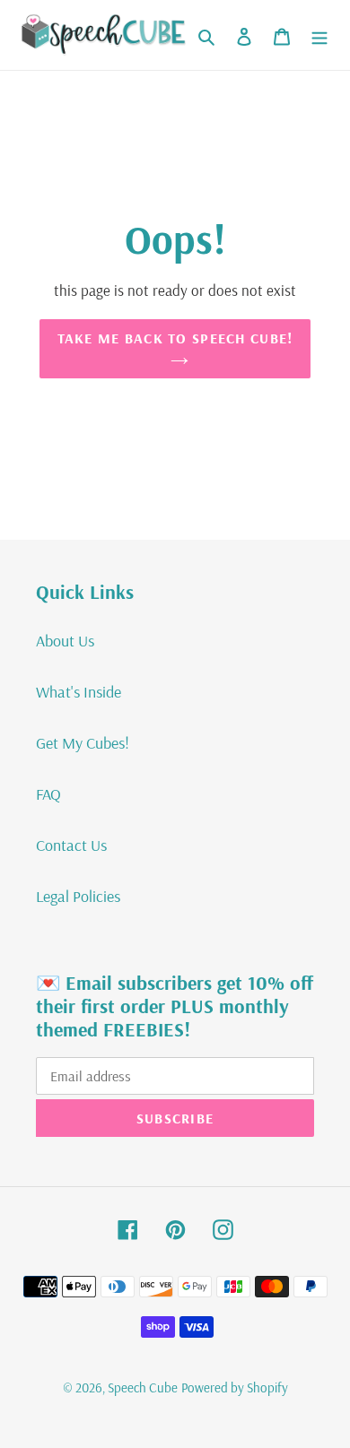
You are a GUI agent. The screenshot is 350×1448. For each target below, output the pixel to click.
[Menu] (319, 35)
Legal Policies (78, 896)
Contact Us (71, 845)
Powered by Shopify (234, 1387)
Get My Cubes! (82, 743)
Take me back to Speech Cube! (175, 338)
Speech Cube (143, 1387)
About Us (65, 640)
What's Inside (78, 691)
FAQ (48, 794)
